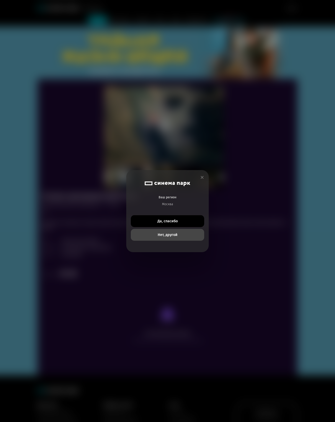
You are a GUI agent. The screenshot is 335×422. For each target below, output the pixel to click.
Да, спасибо (167, 221)
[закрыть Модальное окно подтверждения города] (202, 177)
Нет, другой (168, 235)
